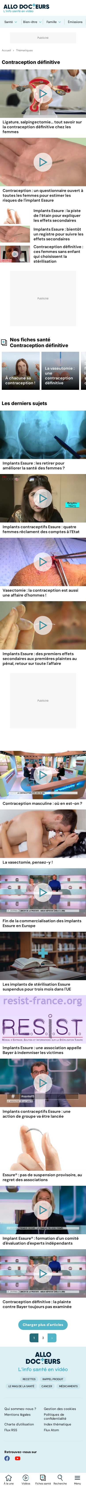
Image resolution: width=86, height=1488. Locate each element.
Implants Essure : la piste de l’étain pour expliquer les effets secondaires (57, 215)
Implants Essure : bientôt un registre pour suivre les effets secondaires (58, 234)
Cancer (46, 1386)
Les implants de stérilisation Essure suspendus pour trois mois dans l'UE (37, 987)
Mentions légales (17, 1414)
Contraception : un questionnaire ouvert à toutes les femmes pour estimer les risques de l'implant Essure (43, 195)
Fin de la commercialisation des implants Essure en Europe (42, 923)
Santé (8, 22)
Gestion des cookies (60, 1409)
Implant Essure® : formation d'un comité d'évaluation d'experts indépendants (41, 1241)
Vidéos (26, 1483)
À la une (9, 1483)
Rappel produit (53, 1379)
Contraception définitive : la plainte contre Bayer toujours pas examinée (37, 1304)
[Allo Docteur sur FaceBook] (7, 1458)
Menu (77, 1483)
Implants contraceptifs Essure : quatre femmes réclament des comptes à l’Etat (41, 529)
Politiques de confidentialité (55, 1416)
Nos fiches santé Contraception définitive (39, 342)
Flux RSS (10, 1430)
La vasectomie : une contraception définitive (60, 375)
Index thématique (57, 1424)
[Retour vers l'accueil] (43, 8)
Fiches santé (43, 1483)
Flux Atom (51, 1430)
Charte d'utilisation (19, 1424)
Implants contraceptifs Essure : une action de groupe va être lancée (37, 1114)
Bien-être (30, 22)
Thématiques (24, 50)
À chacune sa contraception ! (20, 380)
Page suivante (52, 1337)
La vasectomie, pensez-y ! (28, 862)
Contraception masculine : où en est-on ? (42, 803)
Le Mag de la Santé (21, 1386)
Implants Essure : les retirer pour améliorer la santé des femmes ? (34, 466)
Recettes (29, 1379)
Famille (52, 22)
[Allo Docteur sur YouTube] (17, 1458)
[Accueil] (43, 1361)
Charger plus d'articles (43, 1324)
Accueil (6, 50)
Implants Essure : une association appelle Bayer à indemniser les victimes (42, 1050)
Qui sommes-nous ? (20, 1409)
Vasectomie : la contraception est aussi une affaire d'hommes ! (40, 593)
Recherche (60, 1483)
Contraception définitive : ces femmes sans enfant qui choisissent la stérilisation (58, 254)
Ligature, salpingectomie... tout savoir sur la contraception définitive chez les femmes (42, 126)
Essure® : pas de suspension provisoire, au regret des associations (42, 1177)
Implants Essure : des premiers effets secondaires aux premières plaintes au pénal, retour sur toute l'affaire (40, 658)
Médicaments (68, 1386)
